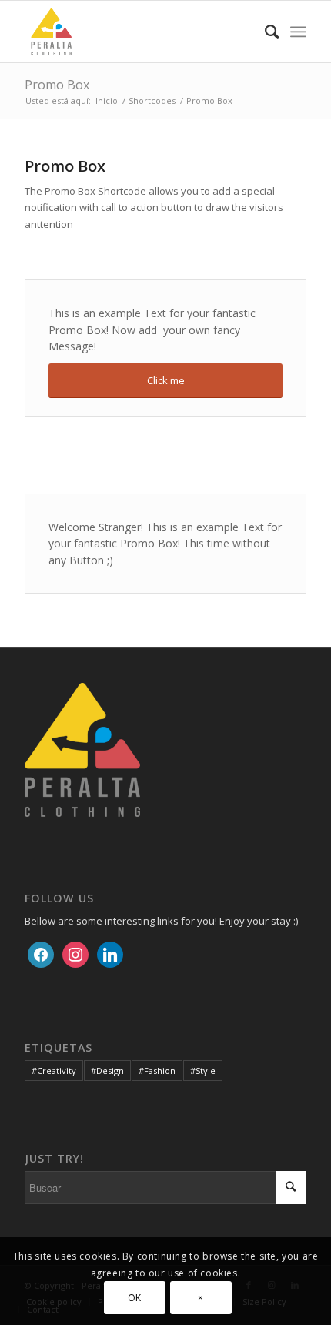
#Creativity (54, 1070)
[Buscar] (264, 31)
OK (135, 1297)
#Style (203, 1070)
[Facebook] (41, 953)
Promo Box (57, 84)
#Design (107, 1070)
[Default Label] (110, 953)
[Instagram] (75, 953)
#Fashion (157, 1070)
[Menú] (298, 31)
